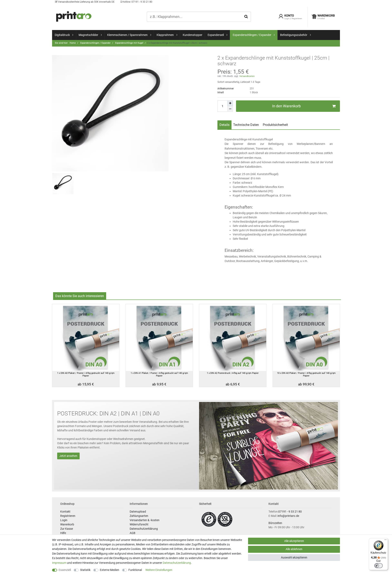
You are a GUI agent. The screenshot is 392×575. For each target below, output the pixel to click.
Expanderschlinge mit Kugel (129, 43)
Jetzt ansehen (68, 455)
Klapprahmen (165, 35)
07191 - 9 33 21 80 (137, 1)
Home (73, 43)
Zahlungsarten (139, 515)
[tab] (224, 124)
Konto (289, 15)
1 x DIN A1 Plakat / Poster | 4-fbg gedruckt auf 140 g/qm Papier (159, 374)
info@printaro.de (288, 515)
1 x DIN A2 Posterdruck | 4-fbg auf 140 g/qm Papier (233, 373)
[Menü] (385, 540)
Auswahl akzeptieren (294, 557)
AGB (132, 533)
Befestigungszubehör (293, 35)
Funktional (135, 570)
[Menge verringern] (230, 109)
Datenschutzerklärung (144, 528)
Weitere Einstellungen (158, 570)
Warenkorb (67, 524)
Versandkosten (247, 76)
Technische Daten (246, 125)
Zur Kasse (66, 528)
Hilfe (63, 533)
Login (63, 520)
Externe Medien (109, 570)
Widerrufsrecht (139, 524)
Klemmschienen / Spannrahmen (127, 35)
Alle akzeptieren (294, 541)
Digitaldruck (62, 35)
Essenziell (65, 570)
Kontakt (65, 511)
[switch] (378, 565)
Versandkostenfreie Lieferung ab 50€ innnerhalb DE (86, 1)
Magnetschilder (88, 35)
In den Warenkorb (286, 106)
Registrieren (67, 515)
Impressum (59, 562)
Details (224, 125)
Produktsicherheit (275, 125)
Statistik (85, 570)
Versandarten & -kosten (144, 520)
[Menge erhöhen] (230, 103)
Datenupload (138, 511)
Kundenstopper (192, 35)
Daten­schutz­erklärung (177, 562)
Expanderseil (216, 35)
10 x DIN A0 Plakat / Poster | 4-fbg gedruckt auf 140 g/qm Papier (306, 374)
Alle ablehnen (294, 549)
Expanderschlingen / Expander (252, 35)
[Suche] (246, 16)
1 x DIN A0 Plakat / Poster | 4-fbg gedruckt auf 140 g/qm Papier (86, 374)
